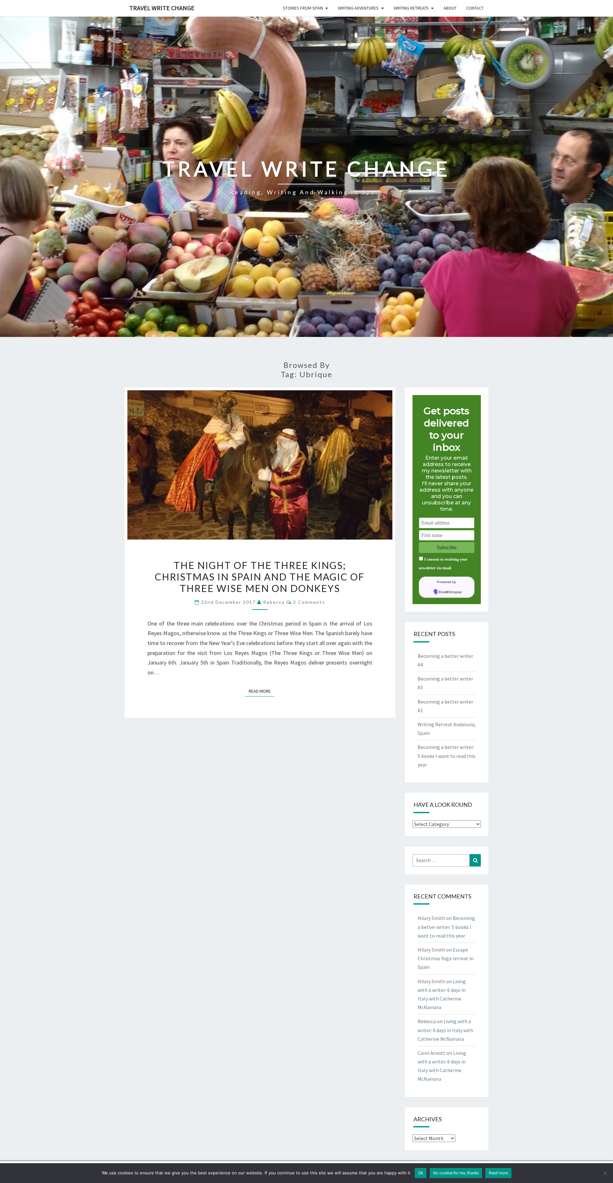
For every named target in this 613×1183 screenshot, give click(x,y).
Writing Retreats (411, 8)
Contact (475, 8)
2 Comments (309, 602)
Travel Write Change (161, 8)
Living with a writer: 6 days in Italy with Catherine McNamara (445, 1030)
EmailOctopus (450, 592)
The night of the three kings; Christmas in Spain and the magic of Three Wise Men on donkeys (260, 576)
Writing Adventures (358, 8)
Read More (262, 691)
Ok (420, 1173)
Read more (498, 1173)
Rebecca (274, 602)
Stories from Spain (303, 8)
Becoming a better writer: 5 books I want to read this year (446, 755)
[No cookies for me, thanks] (605, 1173)
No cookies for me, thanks (456, 1173)
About (450, 8)
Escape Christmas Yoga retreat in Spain (445, 958)
